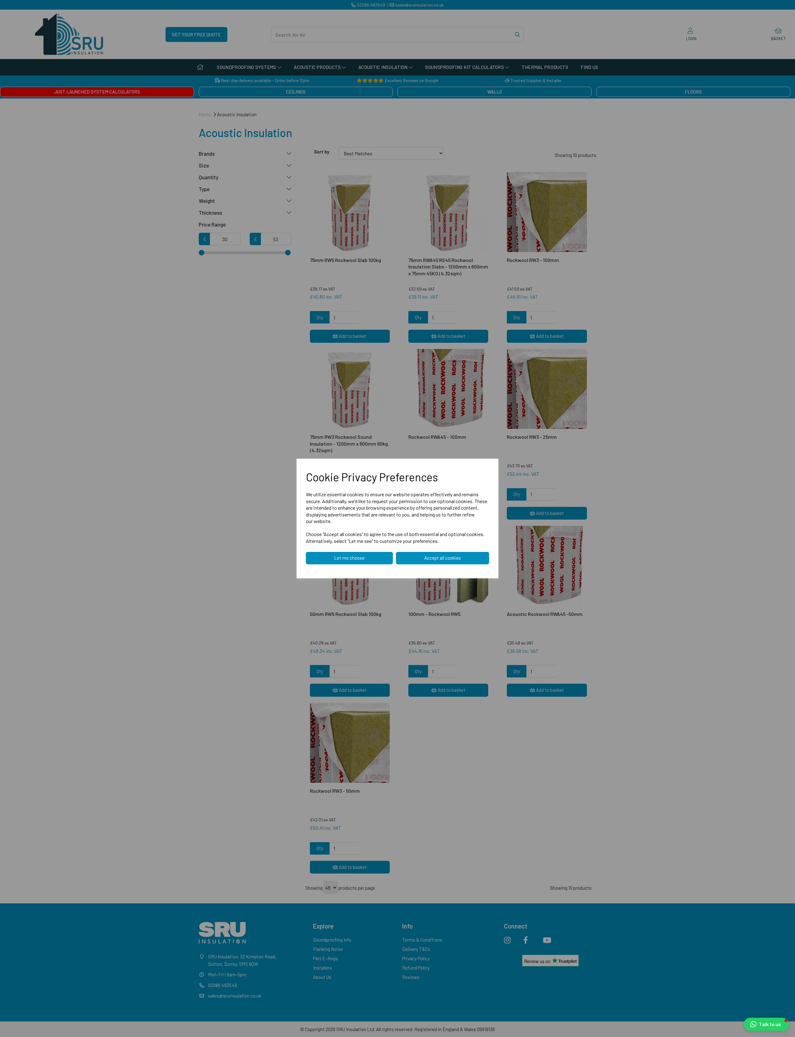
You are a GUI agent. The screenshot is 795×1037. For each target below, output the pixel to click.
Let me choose (349, 558)
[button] (766, 1024)
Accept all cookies (442, 558)
